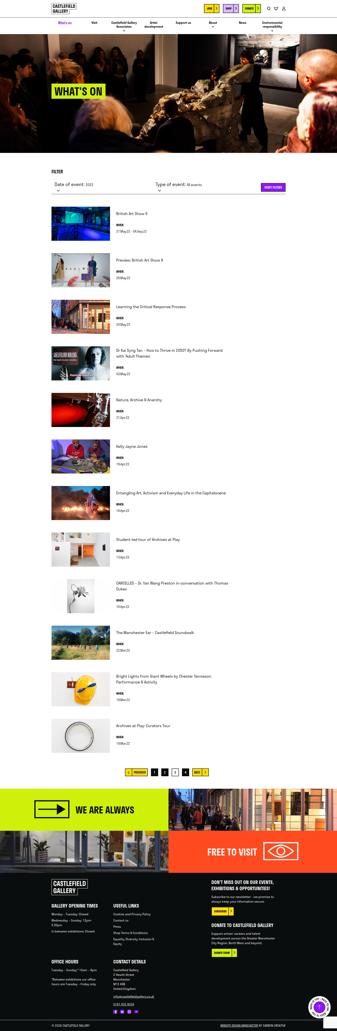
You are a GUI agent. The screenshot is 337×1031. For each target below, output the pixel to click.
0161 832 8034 (123, 1004)
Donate (249, 8)
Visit (94, 23)
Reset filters (273, 187)
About (213, 23)
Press (117, 926)
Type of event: (179, 184)
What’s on (65, 23)
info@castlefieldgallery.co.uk (133, 996)
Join (209, 8)
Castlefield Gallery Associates (124, 25)
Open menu (124, 32)
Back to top (319, 1007)
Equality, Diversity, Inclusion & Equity (133, 941)
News (242, 23)
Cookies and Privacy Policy (132, 914)
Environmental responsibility (272, 25)
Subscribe (220, 911)
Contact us (121, 920)
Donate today (222, 953)
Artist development (153, 25)
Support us (183, 23)
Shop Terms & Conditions (130, 932)
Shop (228, 8)
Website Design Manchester (239, 1025)
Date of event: (74, 184)
